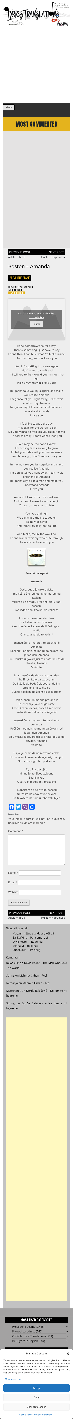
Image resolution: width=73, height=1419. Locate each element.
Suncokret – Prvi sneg (26, 950)
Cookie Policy (26, 1414)
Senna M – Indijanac (25, 946)
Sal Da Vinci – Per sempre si (30, 937)
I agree (36, 324)
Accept (36, 1388)
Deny (37, 1397)
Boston (18, 289)
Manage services (13, 1379)
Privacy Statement (43, 1414)
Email (12, 882)
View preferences (36, 1406)
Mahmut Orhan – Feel (33, 975)
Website (13, 892)
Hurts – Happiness (53, 257)
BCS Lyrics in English (25, 1341)
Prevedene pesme (20, 277)
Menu (9, 107)
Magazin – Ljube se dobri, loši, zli (33, 933)
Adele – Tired (16, 257)
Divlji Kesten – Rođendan (28, 942)
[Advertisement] (36, 64)
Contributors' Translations (29, 1336)
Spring (29, 286)
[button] (68, 1353)
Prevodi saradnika (23, 1331)
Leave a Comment (16, 293)
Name (13, 872)
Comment (15, 831)
